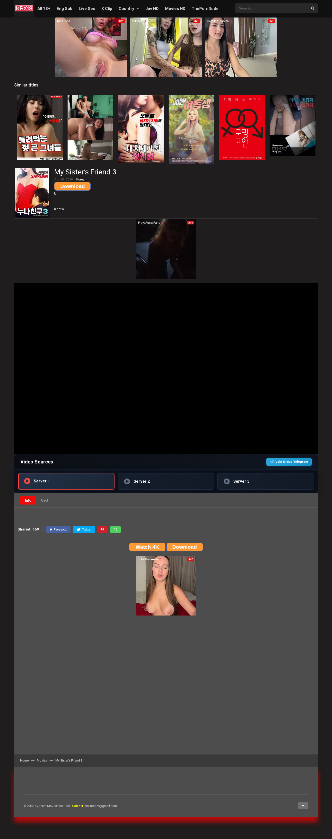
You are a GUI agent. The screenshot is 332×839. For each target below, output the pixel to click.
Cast (44, 500)
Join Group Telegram (291, 461)
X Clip (106, 8)
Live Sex (87, 8)
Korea (59, 209)
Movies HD (175, 8)
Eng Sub (64, 8)
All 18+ (43, 8)
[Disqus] (166, 686)
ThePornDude (205, 8)
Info (28, 500)
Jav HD (152, 8)
